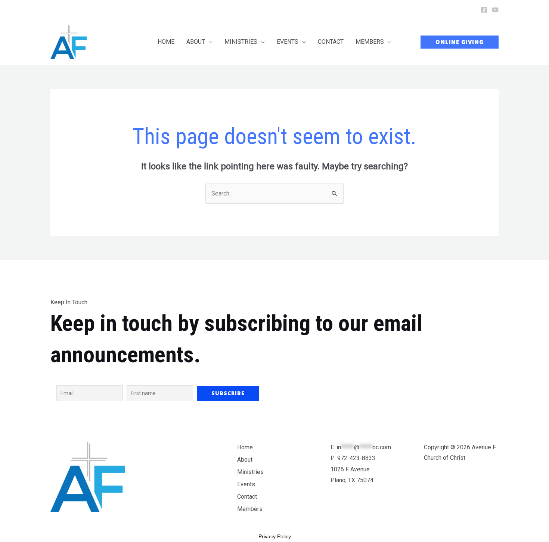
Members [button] (250, 508)
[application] (209, 41)
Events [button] (246, 484)
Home (245, 447)
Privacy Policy (274, 536)
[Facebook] (484, 9)
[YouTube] (495, 9)
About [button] (244, 459)
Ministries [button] (250, 471)
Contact (247, 496)
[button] (199, 41)
